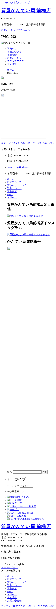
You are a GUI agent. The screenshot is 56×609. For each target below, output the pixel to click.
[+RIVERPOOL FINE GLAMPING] (25, 518)
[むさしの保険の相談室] (20, 512)
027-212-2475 (8, 18)
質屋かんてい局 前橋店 (26, 10)
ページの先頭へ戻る (43, 143)
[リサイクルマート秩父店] (21, 506)
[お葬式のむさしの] (18, 497)
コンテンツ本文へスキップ (15, 2)
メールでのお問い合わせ (18, 167)
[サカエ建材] (14, 500)
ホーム (10, 69)
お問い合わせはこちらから (15, 30)
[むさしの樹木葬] (16, 515)
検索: (10, 472)
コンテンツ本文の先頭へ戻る (16, 143)
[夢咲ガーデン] (15, 503)
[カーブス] (13, 509)
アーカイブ (13, 486)
